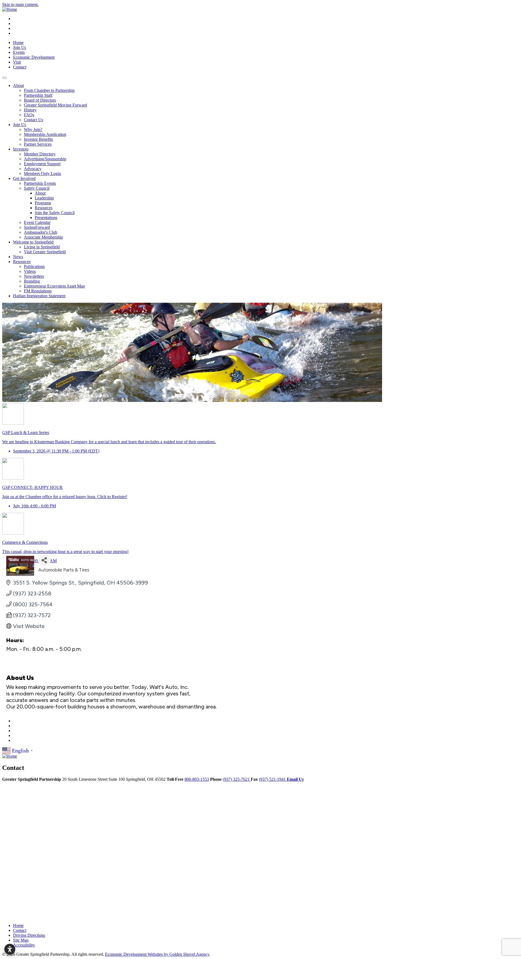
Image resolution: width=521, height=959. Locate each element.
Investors (20, 149)
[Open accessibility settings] (9, 949)
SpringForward (37, 227)
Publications (34, 266)
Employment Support (42, 163)
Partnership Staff (38, 95)
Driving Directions (29, 935)
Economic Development (34, 57)
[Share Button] (44, 560)
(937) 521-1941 (273, 779)
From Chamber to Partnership (49, 90)
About (18, 85)
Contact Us (33, 119)
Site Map (20, 940)
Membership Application (45, 134)
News (18, 256)
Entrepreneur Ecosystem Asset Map (54, 286)
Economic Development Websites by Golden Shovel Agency (157, 954)
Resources (43, 207)
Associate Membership (43, 237)
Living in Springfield (42, 247)
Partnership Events (40, 183)
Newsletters (34, 276)
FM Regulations (38, 291)
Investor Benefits (38, 139)
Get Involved (24, 178)
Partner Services (38, 144)
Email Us (295, 779)
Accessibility (24, 945)
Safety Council (36, 188)
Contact (19, 67)
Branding (32, 281)
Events (19, 52)
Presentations (46, 217)
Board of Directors (40, 100)
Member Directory (40, 154)
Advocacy (33, 168)
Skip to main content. (20, 4)
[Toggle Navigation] (4, 78)
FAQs (29, 115)
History (30, 110)
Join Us (19, 47)
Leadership (44, 198)
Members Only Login (42, 173)
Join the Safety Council (55, 212)
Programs (43, 203)
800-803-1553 (197, 779)
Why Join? (33, 129)
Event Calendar (37, 222)
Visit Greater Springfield (45, 251)
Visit (17, 62)
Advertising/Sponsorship (45, 159)
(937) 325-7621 (237, 779)
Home (18, 42)
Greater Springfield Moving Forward (55, 105)
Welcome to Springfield (33, 242)
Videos (30, 271)
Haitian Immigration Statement (39, 295)
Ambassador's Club (40, 232)
